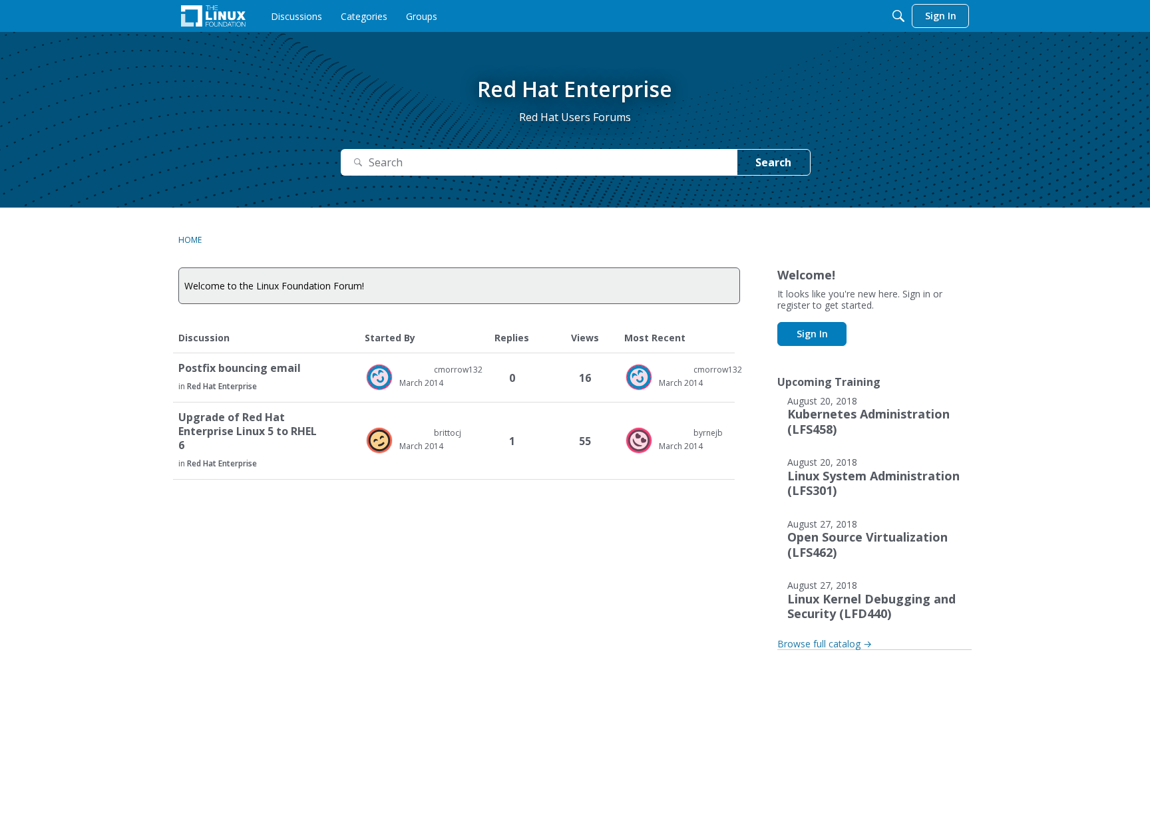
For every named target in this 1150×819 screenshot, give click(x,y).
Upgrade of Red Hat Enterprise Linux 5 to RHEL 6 (247, 431)
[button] (379, 377)
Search (773, 162)
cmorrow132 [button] (458, 369)
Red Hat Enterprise (222, 386)
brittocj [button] (447, 432)
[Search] (898, 16)
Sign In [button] (812, 333)
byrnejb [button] (708, 432)
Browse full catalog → (824, 643)
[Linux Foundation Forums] (213, 16)
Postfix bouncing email (239, 368)
